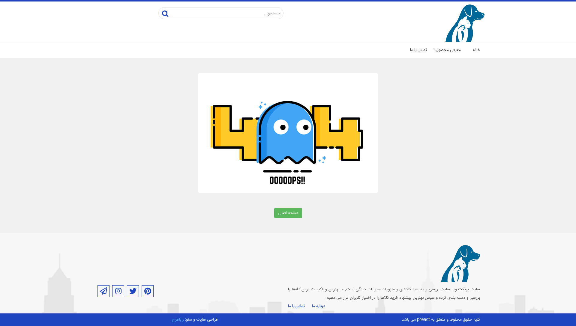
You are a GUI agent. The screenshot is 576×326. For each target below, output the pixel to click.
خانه (476, 50)
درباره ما (318, 306)
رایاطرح (178, 319)
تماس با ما (418, 50)
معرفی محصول (448, 50)
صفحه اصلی (288, 213)
